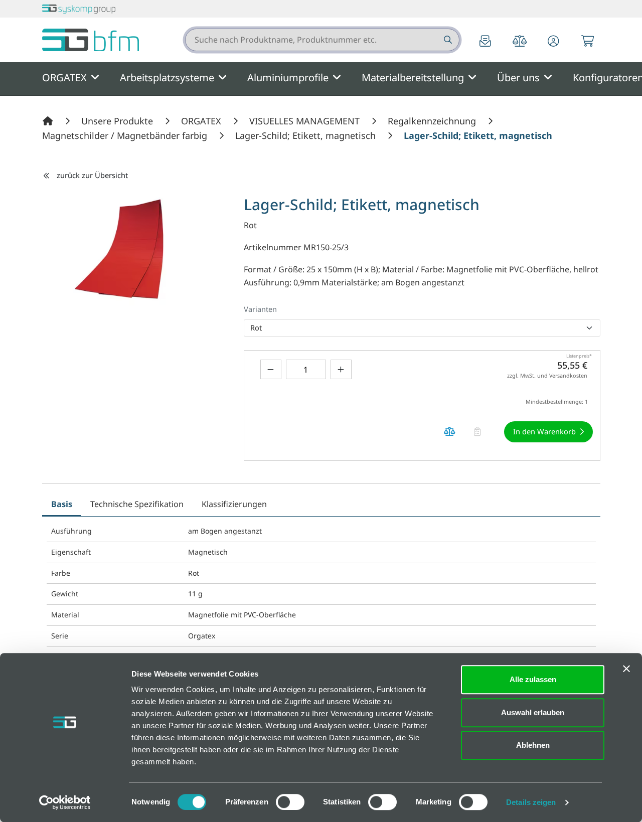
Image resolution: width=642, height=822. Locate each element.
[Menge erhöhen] (341, 369)
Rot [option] (256, 327)
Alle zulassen (533, 679)
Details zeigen (531, 802)
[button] (553, 42)
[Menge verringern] (270, 369)
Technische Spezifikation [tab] (137, 504)
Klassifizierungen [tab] (234, 504)
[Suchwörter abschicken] (447, 40)
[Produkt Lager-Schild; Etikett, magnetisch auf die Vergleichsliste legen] (450, 431)
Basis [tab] (61, 504)
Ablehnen (533, 745)
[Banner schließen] (626, 668)
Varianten (260, 309)
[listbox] (422, 328)
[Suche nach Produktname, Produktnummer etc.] (447, 40)
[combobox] (322, 40)
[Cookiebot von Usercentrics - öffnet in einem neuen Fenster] (65, 802)
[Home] (49, 121)
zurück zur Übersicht (92, 175)
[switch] (290, 802)
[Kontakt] (485, 42)
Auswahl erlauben (532, 712)
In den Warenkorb (544, 431)
